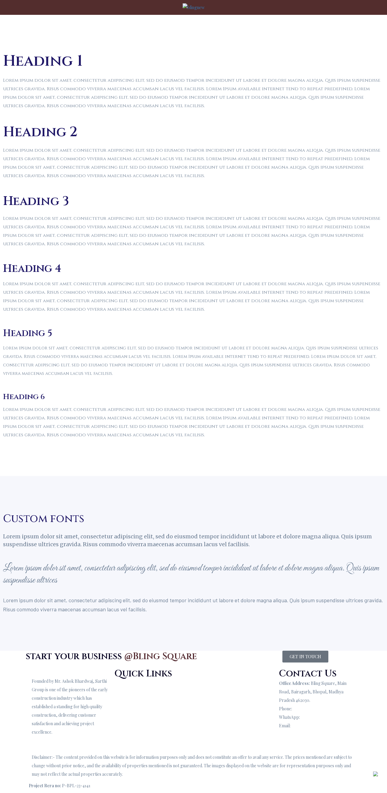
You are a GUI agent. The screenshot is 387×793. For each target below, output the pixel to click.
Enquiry (286, 742)
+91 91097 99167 (308, 709)
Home (89, 27)
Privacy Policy (210, 698)
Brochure (243, 27)
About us (114, 27)
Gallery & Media (129, 717)
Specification (126, 700)
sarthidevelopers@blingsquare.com (312, 734)
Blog (267, 27)
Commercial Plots (213, 689)
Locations (214, 27)
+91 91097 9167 (315, 717)
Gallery (181, 27)
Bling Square (145, 27)
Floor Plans (125, 709)
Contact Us (292, 27)
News (202, 706)
